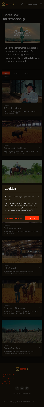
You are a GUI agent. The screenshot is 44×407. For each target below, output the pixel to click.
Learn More (9, 218)
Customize (19, 218)
